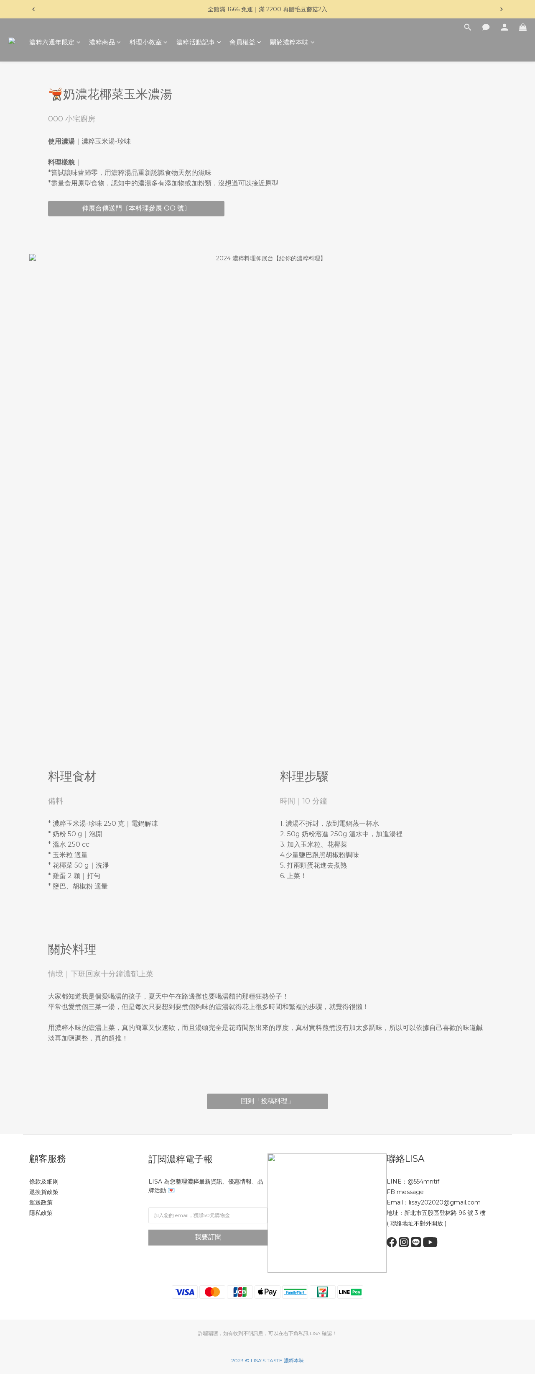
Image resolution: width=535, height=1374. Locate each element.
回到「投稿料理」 (267, 1101)
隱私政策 (41, 1213)
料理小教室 (146, 42)
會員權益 (242, 42)
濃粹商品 (102, 42)
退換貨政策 (44, 1192)
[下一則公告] (501, 9)
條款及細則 (44, 1181)
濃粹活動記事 (195, 42)
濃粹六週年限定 (52, 42)
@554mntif (423, 1181)
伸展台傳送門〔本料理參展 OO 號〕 (136, 208)
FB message (405, 1192)
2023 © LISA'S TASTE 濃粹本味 (267, 1360)
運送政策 (41, 1202)
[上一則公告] (33, 9)
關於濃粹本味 (289, 42)
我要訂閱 (208, 1237)
